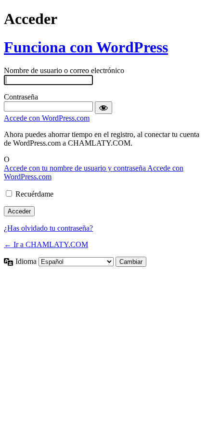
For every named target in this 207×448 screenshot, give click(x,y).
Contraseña (21, 97)
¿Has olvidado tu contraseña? (48, 228)
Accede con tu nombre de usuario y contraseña (75, 168)
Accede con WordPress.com (47, 118)
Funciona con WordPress (86, 47)
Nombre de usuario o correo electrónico (64, 70)
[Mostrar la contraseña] (103, 107)
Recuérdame (34, 194)
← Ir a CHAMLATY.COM (46, 244)
